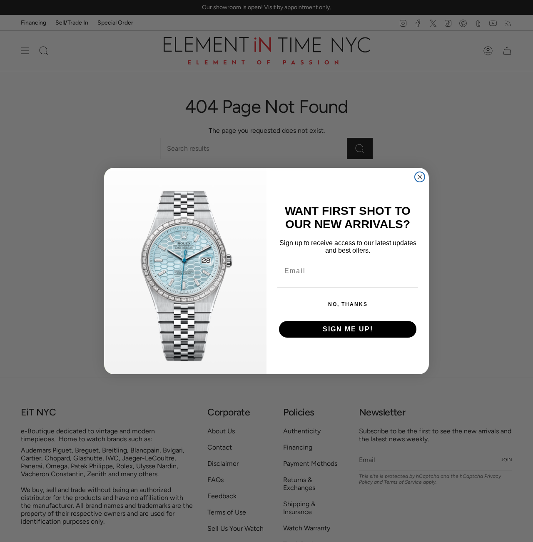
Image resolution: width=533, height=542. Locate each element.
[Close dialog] (420, 177)
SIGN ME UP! (348, 329)
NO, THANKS (348, 304)
